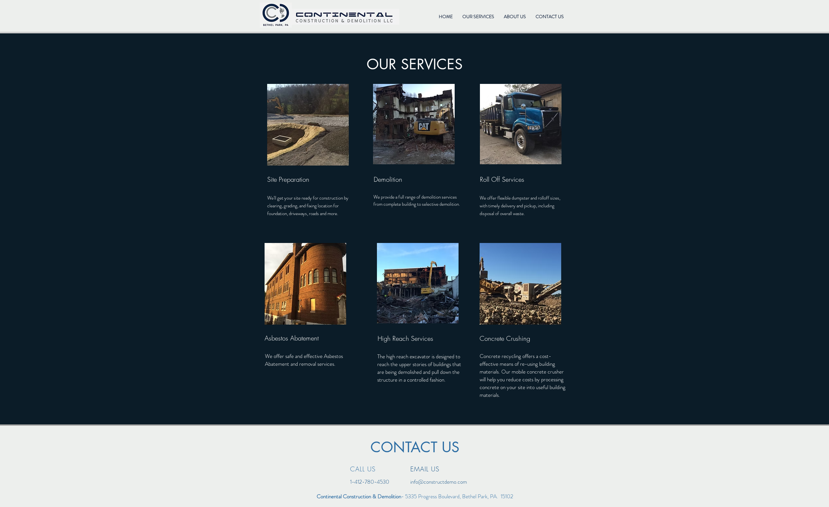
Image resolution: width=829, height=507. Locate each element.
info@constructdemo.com (438, 482)
